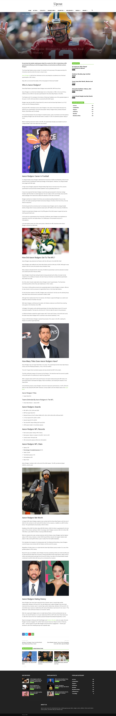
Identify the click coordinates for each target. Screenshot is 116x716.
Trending (32, 682)
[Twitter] (26, 634)
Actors (35, 10)
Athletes (42, 10)
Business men (51, 10)
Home (29, 10)
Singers (84, 10)
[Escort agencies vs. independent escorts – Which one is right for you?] (25, 687)
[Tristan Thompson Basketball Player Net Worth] (50, 687)
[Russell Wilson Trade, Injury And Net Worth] (29, 656)
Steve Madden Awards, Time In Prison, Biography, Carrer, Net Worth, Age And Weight (58, 643)
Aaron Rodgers (25, 75)
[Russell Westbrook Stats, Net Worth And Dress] (45, 656)
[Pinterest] (29, 634)
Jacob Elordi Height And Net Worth (82, 96)
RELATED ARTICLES (27, 648)
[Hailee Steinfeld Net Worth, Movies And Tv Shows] (50, 693)
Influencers (69, 10)
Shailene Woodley (51, 620)
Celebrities (60, 10)
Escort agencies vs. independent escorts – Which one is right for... (35, 686)
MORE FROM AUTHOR (38, 648)
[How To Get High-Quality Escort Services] (25, 693)
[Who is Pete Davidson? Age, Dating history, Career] (50, 680)
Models (78, 10)
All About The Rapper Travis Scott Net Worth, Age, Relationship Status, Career (32, 643)
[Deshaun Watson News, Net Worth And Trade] (61, 656)
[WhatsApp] (32, 634)
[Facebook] (23, 634)
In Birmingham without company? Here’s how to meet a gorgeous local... (36, 680)
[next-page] (25, 666)
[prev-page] (23, 666)
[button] (92, 10)
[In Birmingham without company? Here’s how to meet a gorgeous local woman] (25, 680)
